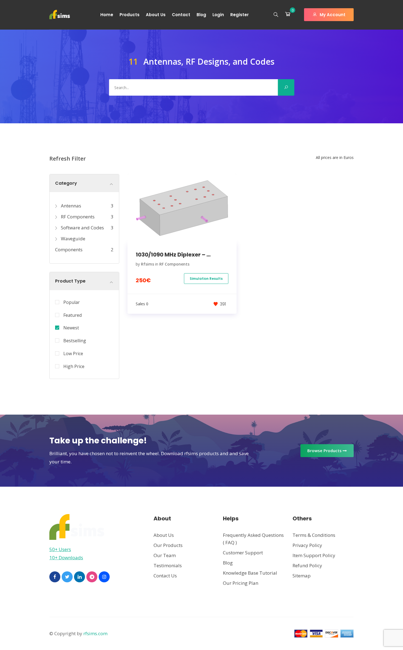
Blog (201, 15)
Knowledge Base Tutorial (250, 573)
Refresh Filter (67, 158)
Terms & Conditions (314, 535)
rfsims (147, 264)
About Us (156, 15)
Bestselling (74, 341)
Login (218, 15)
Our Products (168, 545)
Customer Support (243, 552)
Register (239, 15)
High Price (73, 366)
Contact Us (165, 575)
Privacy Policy (307, 545)
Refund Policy (307, 565)
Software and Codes (82, 227)
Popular (71, 302)
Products (130, 15)
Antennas (70, 206)
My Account (332, 15)
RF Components (77, 216)
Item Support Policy (314, 555)
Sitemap (302, 575)
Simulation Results (206, 278)
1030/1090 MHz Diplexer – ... (173, 254)
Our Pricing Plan (240, 583)
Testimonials (168, 565)
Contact (181, 15)
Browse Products (325, 450)
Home (106, 15)
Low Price (73, 353)
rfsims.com (95, 633)
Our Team (165, 555)
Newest (71, 328)
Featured (72, 315)
